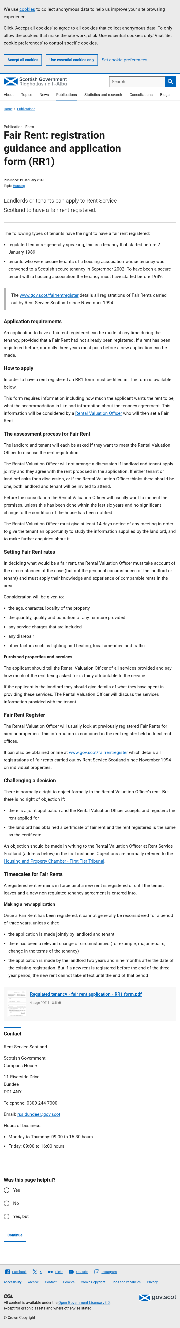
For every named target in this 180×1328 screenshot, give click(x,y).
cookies (27, 9)
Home (8, 109)
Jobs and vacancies (126, 1282)
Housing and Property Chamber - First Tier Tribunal (54, 861)
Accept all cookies (23, 60)
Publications (66, 95)
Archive (33, 1282)
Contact (51, 1282)
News (44, 95)
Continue (15, 1235)
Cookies (69, 1282)
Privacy (152, 1282)
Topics (26, 95)
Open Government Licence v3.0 (84, 1302)
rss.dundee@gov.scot (38, 1114)
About (9, 95)
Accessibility (13, 1282)
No (16, 1203)
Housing (19, 186)
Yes (16, 1190)
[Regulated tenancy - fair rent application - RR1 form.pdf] (17, 1003)
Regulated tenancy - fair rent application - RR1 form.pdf (86, 994)
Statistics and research (103, 95)
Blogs (164, 95)
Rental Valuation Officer (98, 413)
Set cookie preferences (124, 60)
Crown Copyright (93, 1282)
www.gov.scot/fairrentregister (49, 295)
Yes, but (21, 1216)
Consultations (141, 95)
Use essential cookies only (71, 60)
